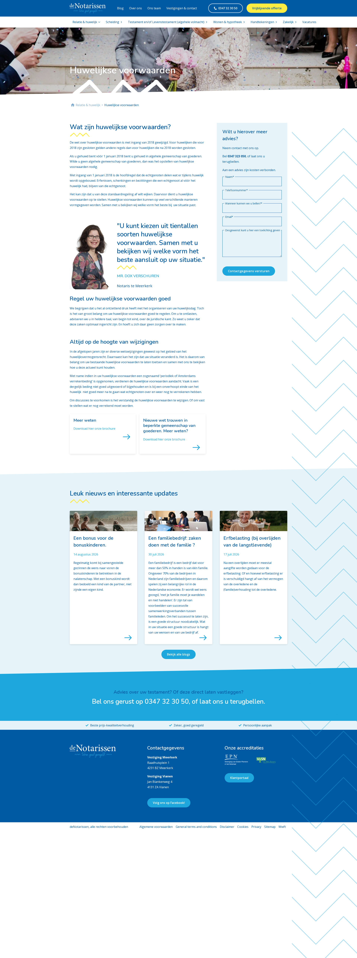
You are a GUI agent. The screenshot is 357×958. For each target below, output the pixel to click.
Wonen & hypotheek (227, 22)
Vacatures (309, 22)
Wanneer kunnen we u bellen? (243, 203)
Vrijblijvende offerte (267, 8)
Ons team (154, 8)
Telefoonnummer (236, 190)
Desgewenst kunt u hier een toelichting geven (252, 230)
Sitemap (270, 827)
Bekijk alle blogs (178, 654)
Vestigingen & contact (181, 8)
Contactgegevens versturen (248, 271)
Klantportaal (239, 778)
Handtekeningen (262, 22)
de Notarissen (72, 105)
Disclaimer (227, 827)
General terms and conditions (196, 827)
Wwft (282, 827)
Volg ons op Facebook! (169, 803)
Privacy (256, 827)
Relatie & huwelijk (85, 22)
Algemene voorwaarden (156, 827)
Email (229, 217)
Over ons (135, 8)
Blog (120, 8)
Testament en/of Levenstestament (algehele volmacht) (166, 22)
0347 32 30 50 (227, 8)
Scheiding (112, 22)
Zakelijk (288, 22)
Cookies (242, 827)
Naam (229, 176)
